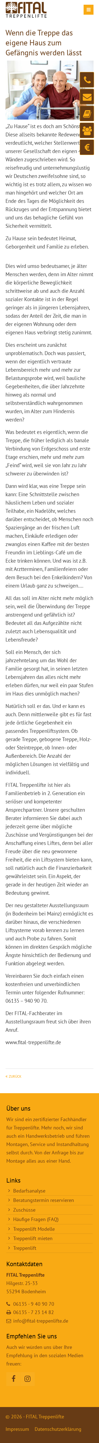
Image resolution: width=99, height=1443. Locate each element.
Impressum (17, 1429)
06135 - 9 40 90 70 (33, 1304)
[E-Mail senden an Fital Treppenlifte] (87, 96)
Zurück (15, 1076)
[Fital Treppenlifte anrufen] (87, 79)
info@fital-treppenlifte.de (40, 1321)
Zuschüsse (24, 1210)
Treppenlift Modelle (34, 1229)
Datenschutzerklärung (58, 1429)
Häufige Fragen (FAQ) (36, 1219)
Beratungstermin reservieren (43, 1200)
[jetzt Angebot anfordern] (87, 147)
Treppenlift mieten (33, 1238)
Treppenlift (24, 1248)
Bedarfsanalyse (29, 1191)
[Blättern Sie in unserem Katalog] (87, 113)
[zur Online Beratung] (87, 130)
